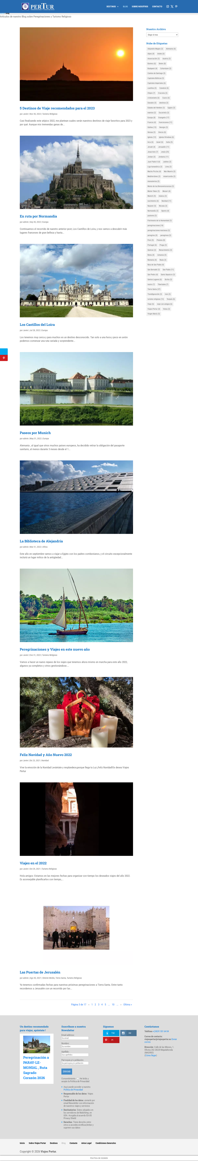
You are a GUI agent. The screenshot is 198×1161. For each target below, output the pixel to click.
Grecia (162, 132)
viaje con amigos (164, 304)
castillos (152, 88)
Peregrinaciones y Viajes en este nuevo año (55, 649)
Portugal (152, 245)
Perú (151, 240)
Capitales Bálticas (156, 78)
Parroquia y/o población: (72, 1060)
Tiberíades (163, 284)
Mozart (166, 191)
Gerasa (151, 132)
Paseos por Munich (35, 432)
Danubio (152, 103)
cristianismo (153, 98)
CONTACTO (157, 6)
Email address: (68, 1035)
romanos (161, 255)
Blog (64, 1143)
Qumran (152, 250)
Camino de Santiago (156, 73)
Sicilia (168, 279)
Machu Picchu (154, 171)
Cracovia (162, 93)
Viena (166, 309)
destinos (163, 103)
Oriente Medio (49, 978)
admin (25, 222)
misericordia (169, 176)
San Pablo (168, 270)
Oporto (165, 211)
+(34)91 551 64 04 (161, 1031)
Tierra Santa (61, 978)
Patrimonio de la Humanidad (160, 220)
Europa (45, 222)
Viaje (151, 304)
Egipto (171, 108)
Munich (152, 196)
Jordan (151, 157)
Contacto (73, 1143)
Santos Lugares (155, 279)
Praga (163, 245)
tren (168, 294)
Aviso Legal (86, 1143)
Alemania (171, 49)
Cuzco (166, 98)
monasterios (153, 181)
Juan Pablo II (154, 162)
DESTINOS (111, 6)
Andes (161, 54)
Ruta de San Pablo (156, 265)
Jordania (163, 157)
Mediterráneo (154, 176)
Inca (150, 142)
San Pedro (153, 275)
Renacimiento (165, 250)
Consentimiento (68, 1078)
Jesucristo (153, 152)
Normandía (153, 211)
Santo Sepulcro (168, 275)
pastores (152, 216)
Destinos (54, 1143)
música (163, 196)
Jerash (151, 147)
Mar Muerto (169, 171)
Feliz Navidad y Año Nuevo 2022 (46, 754)
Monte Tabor (154, 191)
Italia (169, 142)
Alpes (151, 54)
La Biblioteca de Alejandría (41, 541)
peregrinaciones (155, 225)
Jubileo (167, 162)
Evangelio (163, 118)
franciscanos (165, 122)
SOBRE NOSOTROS (140, 6)
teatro (151, 284)
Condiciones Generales (106, 1143)
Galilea (152, 127)
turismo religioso (156, 299)
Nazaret (152, 206)
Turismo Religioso (49, 114)
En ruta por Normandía (38, 216)
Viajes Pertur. (49, 1151)
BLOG (125, 6)
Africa (45, 547)
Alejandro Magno (155, 49)
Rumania (152, 260)
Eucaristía (164, 113)
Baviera (152, 64)
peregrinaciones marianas (159, 230)
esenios (152, 113)
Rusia (163, 260)
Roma (151, 255)
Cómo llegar (150, 1055)
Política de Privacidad (73, 1089)
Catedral (164, 88)
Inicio (2, 13)
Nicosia (163, 206)
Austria (167, 59)
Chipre (151, 93)
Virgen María (154, 314)
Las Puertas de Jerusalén (40, 972)
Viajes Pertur (154, 309)
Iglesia (152, 137)
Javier (25, 114)
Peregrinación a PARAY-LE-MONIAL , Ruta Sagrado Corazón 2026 (36, 1067)
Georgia (163, 127)
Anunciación (154, 59)
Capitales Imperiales (157, 83)
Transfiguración (155, 294)
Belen (162, 64)
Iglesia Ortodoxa (166, 137)
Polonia (161, 240)
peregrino (152, 235)
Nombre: (65, 1043)
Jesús (165, 152)
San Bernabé (154, 270)
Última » (127, 1004)
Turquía (171, 299)
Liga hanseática (155, 167)
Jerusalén (163, 147)
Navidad (45, 760)
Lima (168, 167)
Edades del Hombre (156, 108)
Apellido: (65, 1051)
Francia (152, 122)
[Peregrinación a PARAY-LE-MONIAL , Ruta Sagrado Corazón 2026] (36, 1044)
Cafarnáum (165, 68)
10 (113, 1004)
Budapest (152, 68)
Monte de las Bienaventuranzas (161, 186)
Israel (159, 142)
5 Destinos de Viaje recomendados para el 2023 (57, 108)
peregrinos (165, 235)
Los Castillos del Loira (37, 324)
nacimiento (153, 201)
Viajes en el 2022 (33, 863)
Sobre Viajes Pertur (37, 1143)
